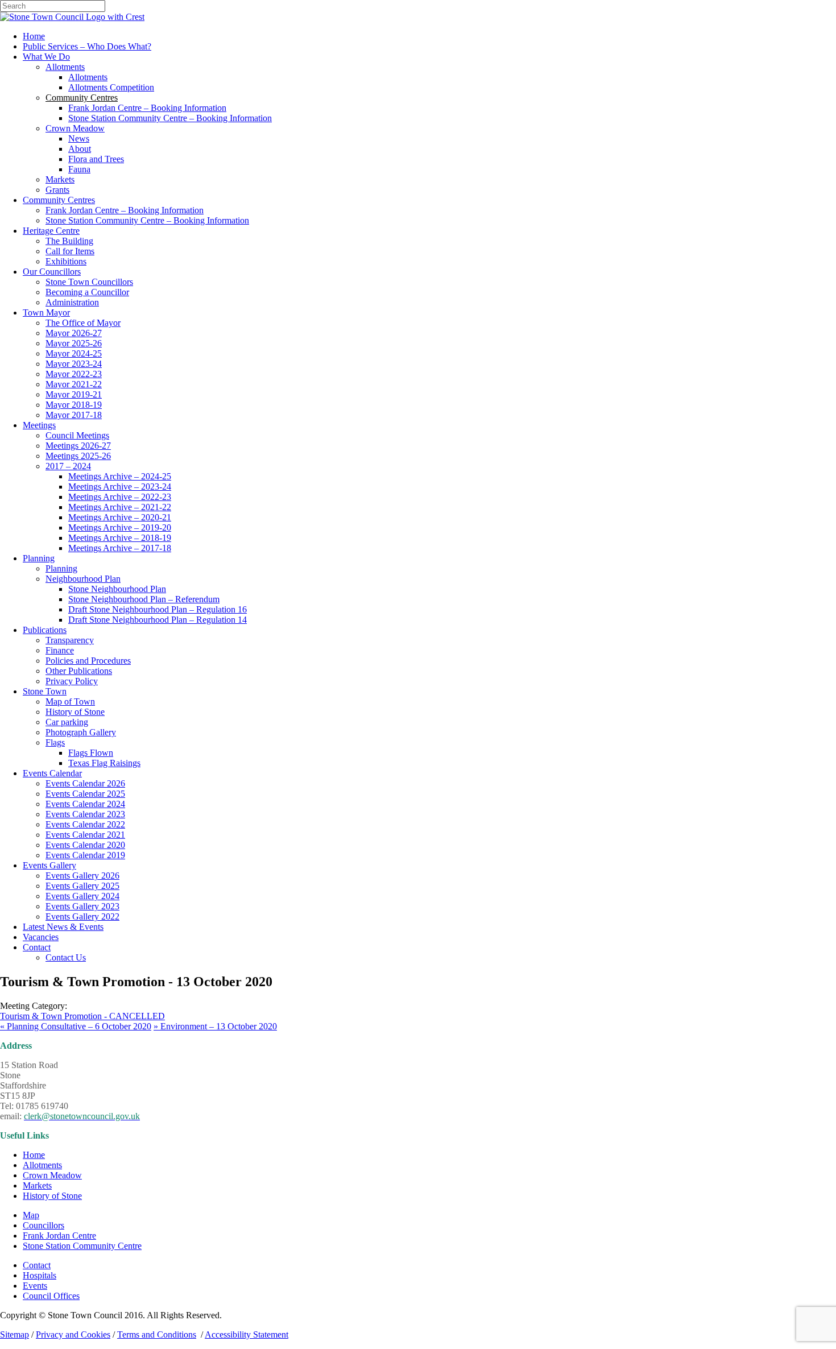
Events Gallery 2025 (82, 886)
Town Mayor (46, 312)
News (78, 138)
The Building (69, 241)
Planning (39, 558)
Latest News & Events (63, 927)
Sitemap (14, 1334)
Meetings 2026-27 (78, 445)
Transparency (69, 640)
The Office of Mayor (83, 323)
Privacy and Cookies (73, 1334)
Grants (57, 190)
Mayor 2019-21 (73, 394)
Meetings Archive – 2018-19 (119, 538)
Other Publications (78, 671)
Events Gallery (49, 865)
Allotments (65, 67)
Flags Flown (90, 753)
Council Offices (51, 1296)
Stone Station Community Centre (82, 1246)
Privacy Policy (71, 681)
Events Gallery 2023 (82, 906)
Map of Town (70, 701)
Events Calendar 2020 (85, 845)
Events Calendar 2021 (85, 834)
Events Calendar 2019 (85, 855)
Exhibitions (65, 261)
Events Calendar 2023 (85, 814)
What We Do (46, 56)
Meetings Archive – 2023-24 (119, 486)
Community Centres (59, 200)
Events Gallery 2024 (82, 896)
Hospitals (39, 1275)
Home (34, 36)
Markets (60, 179)
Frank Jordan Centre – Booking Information (147, 108)
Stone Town (45, 691)
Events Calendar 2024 (85, 804)
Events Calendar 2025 (85, 793)
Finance (59, 650)
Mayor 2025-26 (73, 343)
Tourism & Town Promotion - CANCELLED (82, 1016)
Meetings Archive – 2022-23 (119, 497)
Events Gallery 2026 (82, 875)
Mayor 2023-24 (73, 364)
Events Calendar (52, 773)
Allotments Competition (111, 87)
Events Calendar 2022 (85, 824)
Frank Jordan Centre (59, 1235)
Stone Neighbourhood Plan (117, 589)
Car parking (66, 722)
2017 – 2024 (68, 466)
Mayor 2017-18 (73, 415)
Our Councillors (52, 271)
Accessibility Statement (246, 1334)
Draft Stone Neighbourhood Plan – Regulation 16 (157, 609)
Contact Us (65, 957)
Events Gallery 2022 (82, 916)
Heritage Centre (51, 230)
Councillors (43, 1225)
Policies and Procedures (88, 660)
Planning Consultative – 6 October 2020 (75, 1026)
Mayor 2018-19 (73, 404)
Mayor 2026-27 (73, 333)
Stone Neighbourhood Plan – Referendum (144, 599)
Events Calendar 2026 (85, 783)
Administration (72, 302)
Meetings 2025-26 (78, 456)
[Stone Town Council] (72, 17)
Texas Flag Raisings (104, 763)
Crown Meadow (75, 128)
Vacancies (41, 937)
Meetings (39, 425)
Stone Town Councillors (89, 282)
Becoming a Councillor (87, 292)
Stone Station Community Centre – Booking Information (170, 118)
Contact (37, 947)
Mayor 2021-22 (73, 384)
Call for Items (69, 251)
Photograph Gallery (80, 732)
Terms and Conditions (156, 1334)
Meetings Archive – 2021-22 (119, 507)
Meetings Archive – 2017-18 (119, 548)
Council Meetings (77, 435)
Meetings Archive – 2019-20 (119, 527)
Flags (55, 742)
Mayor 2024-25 (73, 353)
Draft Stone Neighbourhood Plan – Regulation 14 (157, 619)
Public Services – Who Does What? (87, 46)
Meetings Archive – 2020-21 (119, 517)
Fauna (79, 169)
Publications (45, 630)
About (79, 149)
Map (31, 1215)
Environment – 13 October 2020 (215, 1026)
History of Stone (75, 712)
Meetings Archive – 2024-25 (119, 476)
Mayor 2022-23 (73, 374)
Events (35, 1285)
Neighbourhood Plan (83, 579)
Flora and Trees (96, 159)
